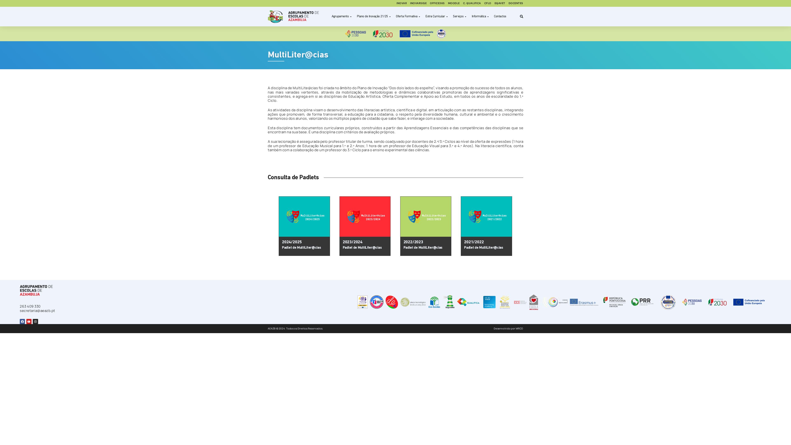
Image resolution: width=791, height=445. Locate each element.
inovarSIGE (418, 3)
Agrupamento (340, 16)
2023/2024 (352, 242)
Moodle (454, 3)
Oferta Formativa (406, 16)
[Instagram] (35, 321)
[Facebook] (22, 321)
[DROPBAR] (521, 17)
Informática (479, 16)
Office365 (437, 3)
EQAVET (500, 3)
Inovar (402, 3)
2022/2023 (413, 242)
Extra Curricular (435, 16)
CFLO (487, 3)
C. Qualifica (472, 3)
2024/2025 (292, 242)
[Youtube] (29, 321)
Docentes (516, 3)
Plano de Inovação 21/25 (372, 16)
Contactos (500, 16)
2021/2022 (474, 242)
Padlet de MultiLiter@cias (301, 247)
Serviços (458, 16)
